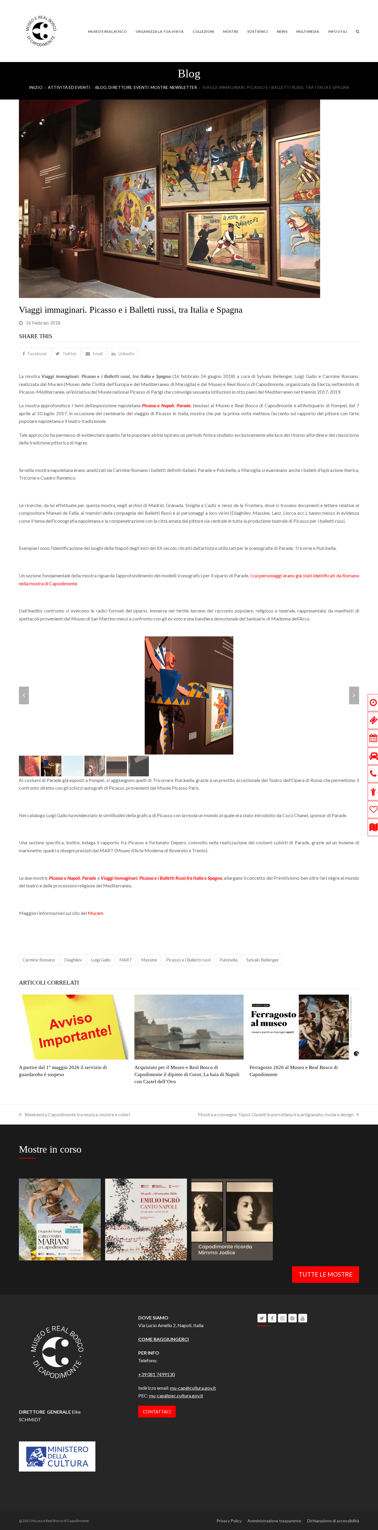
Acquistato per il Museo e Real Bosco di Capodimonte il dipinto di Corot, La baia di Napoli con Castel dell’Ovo (186, 1074)
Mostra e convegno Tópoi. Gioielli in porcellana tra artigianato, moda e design (275, 1114)
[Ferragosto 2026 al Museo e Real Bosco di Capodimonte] (304, 1026)
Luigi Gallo (101, 959)
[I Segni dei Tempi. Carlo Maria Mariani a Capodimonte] (60, 1219)
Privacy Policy (229, 1520)
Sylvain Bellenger (262, 959)
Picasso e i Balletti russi (188, 959)
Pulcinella (228, 959)
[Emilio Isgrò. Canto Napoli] (146, 1219)
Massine (149, 959)
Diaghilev (73, 959)
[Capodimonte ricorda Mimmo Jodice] (232, 1219)
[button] (357, 31)
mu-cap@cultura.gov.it (193, 1388)
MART (125, 959)
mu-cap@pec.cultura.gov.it (176, 1395)
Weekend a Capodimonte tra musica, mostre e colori (77, 1114)
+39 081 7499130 (156, 1374)
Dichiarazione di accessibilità (333, 1520)
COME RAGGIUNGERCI (163, 1339)
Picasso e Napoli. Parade (72, 877)
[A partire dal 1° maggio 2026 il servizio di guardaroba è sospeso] (73, 1026)
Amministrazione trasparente (274, 1520)
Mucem (95, 913)
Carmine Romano (38, 959)
